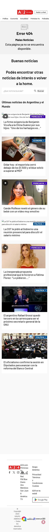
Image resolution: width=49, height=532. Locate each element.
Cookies (35, 486)
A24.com (24, 465)
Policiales (45, 19)
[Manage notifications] (43, 522)
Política (5, 19)
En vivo (29, 12)
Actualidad (24, 19)
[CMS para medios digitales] (39, 519)
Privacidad (36, 474)
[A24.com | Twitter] (14, 472)
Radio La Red (41, 12)
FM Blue (23, 479)
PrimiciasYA (36, 117)
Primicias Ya (35, 19)
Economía (14, 19)
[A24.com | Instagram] (18, 472)
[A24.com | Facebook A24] (9, 472)
